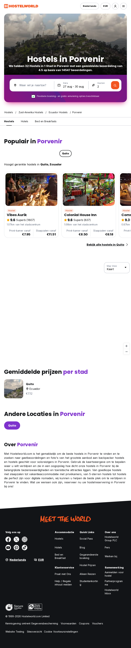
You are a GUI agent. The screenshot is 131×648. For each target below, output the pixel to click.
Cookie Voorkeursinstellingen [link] (61, 631)
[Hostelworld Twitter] (16, 539)
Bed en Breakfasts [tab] (45, 121)
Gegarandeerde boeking (89, 556)
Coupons (84, 623)
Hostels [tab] (9, 121)
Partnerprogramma (114, 583)
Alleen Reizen (88, 574)
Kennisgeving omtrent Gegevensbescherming (31, 623)
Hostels (59, 538)
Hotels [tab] (24, 121)
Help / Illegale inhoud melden (63, 583)
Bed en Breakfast (60, 556)
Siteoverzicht (34, 631)
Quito (12, 425)
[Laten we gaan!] (115, 85)
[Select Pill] (115, 6)
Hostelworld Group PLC (111, 538)
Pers (107, 547)
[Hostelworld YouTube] (8, 547)
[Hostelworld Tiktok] (24, 547)
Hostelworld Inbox (111, 592)
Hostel (11, 210)
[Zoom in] (126, 346)
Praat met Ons (63, 574)
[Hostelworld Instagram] (24, 539)
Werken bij (111, 556)
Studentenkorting (89, 583)
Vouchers (97, 623)
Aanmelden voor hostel (114, 574)
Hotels (58, 547)
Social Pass (86, 538)
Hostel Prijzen (88, 565)
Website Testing (14, 631)
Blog (82, 547)
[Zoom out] (126, 351)
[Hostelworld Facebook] (8, 539)
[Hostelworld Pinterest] (16, 547)
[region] (65, 308)
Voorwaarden (68, 623)
